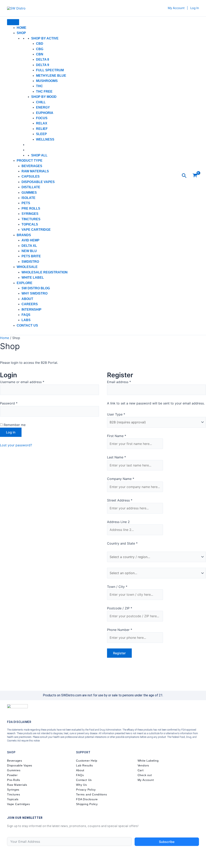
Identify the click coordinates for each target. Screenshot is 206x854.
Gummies (29, 192)
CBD (39, 43)
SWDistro (30, 261)
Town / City (117, 587)
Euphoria (44, 113)
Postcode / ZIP (119, 608)
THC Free (44, 91)
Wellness (45, 139)
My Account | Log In (183, 8)
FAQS (26, 314)
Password (15, 403)
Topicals (30, 224)
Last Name (116, 457)
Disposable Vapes (38, 182)
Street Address (119, 500)
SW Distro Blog (36, 288)
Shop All (39, 155)
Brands (24, 235)
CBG (39, 49)
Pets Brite (31, 256)
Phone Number (119, 630)
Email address (125, 381)
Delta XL (29, 245)
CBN (39, 54)
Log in (10, 432)
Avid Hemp (30, 240)
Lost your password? (16, 445)
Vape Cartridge (36, 229)
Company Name (120, 479)
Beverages (32, 166)
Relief (42, 128)
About (27, 299)
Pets (26, 203)
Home (21, 27)
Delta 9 (42, 65)
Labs (26, 320)
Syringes (30, 213)
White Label (33, 277)
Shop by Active (45, 38)
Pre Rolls (31, 208)
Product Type (29, 160)
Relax (41, 123)
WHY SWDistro (34, 293)
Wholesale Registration (45, 272)
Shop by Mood (44, 96)
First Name (116, 436)
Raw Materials (35, 171)
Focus (41, 118)
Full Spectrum (50, 70)
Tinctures (31, 219)
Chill (41, 102)
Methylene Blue (51, 75)
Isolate (28, 198)
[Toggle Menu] (13, 22)
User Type (116, 414)
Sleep (41, 134)
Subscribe (166, 842)
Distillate (31, 187)
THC (39, 86)
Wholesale (27, 267)
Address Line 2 (119, 522)
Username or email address (29, 381)
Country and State (122, 543)
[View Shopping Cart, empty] (195, 176)
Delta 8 (42, 59)
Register (119, 653)
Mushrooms (47, 81)
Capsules (31, 176)
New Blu (29, 251)
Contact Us (27, 325)
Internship (31, 309)
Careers (30, 304)
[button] (184, 175)
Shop (21, 33)
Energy (43, 107)
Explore (24, 283)
